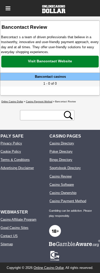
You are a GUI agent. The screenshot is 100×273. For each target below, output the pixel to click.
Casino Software (61, 185)
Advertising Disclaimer (17, 168)
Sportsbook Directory (65, 168)
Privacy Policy (11, 143)
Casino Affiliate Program (18, 219)
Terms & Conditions (15, 160)
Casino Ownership (62, 193)
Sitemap (7, 244)
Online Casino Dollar (49, 268)
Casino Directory (61, 143)
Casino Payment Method (67, 201)
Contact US (9, 236)
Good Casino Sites (14, 228)
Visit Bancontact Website (50, 61)
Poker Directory (61, 151)
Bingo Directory (60, 160)
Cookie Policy (11, 151)
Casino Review (60, 176)
